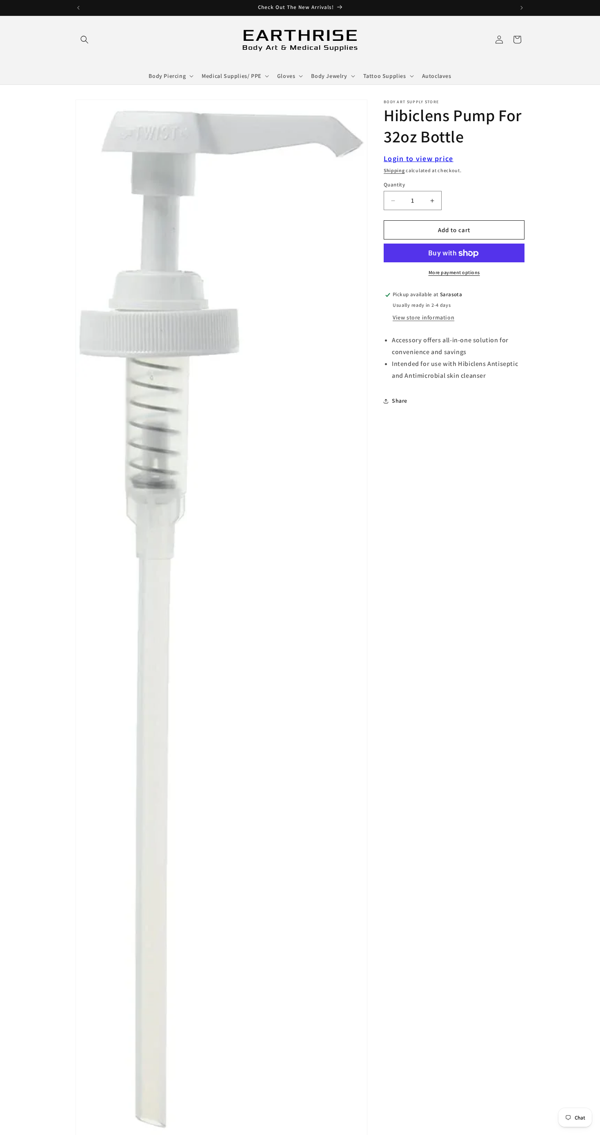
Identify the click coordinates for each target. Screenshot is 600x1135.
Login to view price (418, 158)
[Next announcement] (522, 8)
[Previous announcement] (78, 8)
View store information (423, 317)
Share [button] (399, 400)
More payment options (454, 273)
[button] (84, 40)
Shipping (394, 170)
